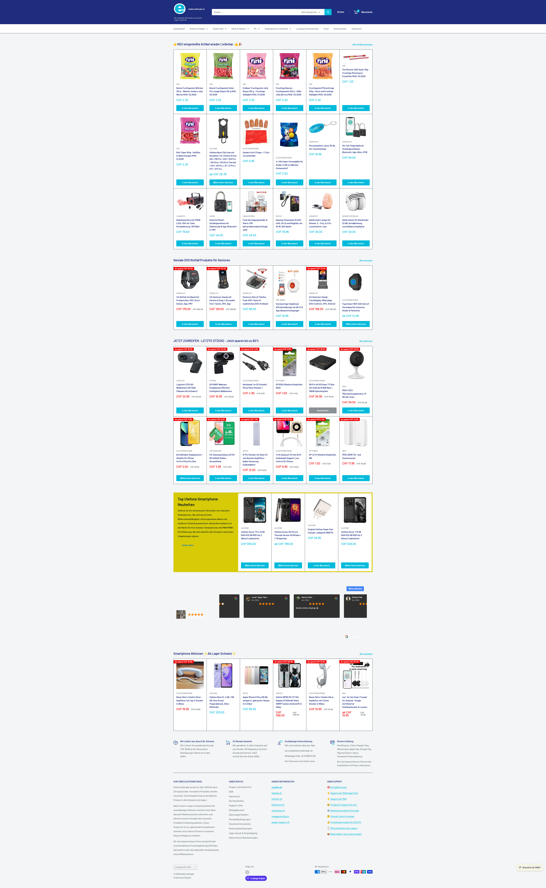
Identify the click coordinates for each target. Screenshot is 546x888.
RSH (344, 693)
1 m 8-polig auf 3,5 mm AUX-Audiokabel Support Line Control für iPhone (289, 458)
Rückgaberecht (236, 810)
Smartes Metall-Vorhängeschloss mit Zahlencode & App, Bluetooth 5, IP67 (222, 225)
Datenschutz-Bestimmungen (243, 837)
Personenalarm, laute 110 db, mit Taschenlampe (322, 147)
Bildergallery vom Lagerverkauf (346, 834)
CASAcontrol (249, 216)
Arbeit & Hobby (197, 28)
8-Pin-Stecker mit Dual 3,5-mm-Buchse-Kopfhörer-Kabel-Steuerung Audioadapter (255, 459)
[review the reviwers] (249, 599)
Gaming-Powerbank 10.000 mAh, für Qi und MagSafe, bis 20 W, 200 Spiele (289, 223)
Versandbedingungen (240, 819)
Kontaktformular (338, 787)
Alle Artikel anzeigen (362, 44)
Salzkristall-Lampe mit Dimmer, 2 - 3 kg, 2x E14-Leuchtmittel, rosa (320, 223)
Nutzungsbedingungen (240, 828)
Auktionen (356, 28)
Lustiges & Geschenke (307, 28)
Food (326, 28)
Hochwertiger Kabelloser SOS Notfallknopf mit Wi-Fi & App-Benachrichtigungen (289, 307)
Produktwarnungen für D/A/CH (345, 822)
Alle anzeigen (366, 260)
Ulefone (213, 148)
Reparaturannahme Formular (344, 810)
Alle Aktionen (366, 341)
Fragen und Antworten (240, 787)
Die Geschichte (236, 800)
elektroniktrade (251, 148)
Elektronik (218, 28)
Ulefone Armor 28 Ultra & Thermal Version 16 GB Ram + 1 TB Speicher (287, 535)
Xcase (212, 216)
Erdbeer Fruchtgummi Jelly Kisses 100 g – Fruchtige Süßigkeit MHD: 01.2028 (255, 91)
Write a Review (355, 588)
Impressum (234, 796)
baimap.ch (277, 793)
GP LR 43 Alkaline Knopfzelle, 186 (322, 456)
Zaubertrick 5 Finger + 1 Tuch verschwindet (256, 154)
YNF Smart (280, 300)
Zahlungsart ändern (239, 814)
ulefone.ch (277, 798)
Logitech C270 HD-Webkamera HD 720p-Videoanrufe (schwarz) (186, 387)
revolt (279, 216)
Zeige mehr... (188, 545)
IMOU (344, 386)
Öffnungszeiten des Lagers (343, 828)
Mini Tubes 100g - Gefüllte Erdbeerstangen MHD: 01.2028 (188, 155)
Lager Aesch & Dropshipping (243, 833)
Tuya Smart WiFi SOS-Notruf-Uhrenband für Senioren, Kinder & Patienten (356, 307)
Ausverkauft (323, 410)
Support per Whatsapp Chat (344, 793)
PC (255, 28)
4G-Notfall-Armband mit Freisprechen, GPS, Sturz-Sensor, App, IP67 (188, 300)
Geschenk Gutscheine (240, 823)
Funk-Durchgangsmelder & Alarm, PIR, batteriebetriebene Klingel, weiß (255, 225)
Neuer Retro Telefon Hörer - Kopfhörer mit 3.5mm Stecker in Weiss (322, 700)
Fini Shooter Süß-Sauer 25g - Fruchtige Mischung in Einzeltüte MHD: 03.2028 (355, 72)
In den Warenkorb (190, 108)
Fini (177, 84)
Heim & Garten (238, 28)
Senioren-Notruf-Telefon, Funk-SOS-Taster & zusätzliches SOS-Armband (255, 300)
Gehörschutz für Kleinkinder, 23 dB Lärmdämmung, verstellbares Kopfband (355, 223)
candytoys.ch (278, 810)
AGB (231, 791)
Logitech (180, 380)
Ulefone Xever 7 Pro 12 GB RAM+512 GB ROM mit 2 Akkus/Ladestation (253, 535)
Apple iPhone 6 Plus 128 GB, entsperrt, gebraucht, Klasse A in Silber (256, 700)
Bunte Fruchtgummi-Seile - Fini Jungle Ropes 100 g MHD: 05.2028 (222, 91)
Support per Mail (338, 798)
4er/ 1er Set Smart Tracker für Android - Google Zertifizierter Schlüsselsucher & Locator (354, 702)
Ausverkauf (179, 28)
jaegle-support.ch (280, 822)
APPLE (245, 451)
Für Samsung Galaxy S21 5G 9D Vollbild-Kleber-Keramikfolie (222, 458)
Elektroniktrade (350, 300)
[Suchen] (328, 12)
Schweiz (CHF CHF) (183, 867)
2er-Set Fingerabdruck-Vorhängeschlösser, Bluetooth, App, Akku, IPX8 (354, 149)
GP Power (280, 380)
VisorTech (313, 142)
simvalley (181, 293)
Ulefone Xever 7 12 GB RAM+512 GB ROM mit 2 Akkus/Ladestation (351, 535)
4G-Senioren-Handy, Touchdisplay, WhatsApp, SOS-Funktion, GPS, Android (322, 300)
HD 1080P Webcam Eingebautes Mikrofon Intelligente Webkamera (220, 387)
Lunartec (180, 216)
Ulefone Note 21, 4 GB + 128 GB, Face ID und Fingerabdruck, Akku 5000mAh (221, 702)
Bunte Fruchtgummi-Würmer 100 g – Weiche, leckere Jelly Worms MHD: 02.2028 (189, 91)
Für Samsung (215, 451)
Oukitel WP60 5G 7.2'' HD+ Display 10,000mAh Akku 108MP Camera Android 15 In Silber (289, 702)
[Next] (372, 297)
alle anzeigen (366, 653)
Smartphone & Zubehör (276, 28)
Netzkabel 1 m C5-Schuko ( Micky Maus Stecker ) (255, 386)
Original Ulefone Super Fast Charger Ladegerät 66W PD (320, 531)
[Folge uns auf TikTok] (247, 872)
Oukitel (279, 693)
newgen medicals (350, 216)
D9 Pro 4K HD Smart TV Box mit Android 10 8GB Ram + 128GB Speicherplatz (321, 387)
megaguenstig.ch (280, 816)
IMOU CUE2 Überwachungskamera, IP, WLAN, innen (354, 393)
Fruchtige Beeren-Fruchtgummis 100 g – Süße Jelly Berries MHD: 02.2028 (288, 91)
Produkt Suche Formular (342, 816)
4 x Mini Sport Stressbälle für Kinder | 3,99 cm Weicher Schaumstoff (289, 164)
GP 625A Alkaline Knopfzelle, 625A (289, 386)
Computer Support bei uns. (343, 804)
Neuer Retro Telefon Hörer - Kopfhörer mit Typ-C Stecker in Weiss (189, 700)
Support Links (236, 805)
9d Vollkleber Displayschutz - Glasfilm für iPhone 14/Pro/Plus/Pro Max (189, 458)
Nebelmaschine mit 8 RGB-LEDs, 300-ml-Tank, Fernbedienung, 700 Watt (188, 223)
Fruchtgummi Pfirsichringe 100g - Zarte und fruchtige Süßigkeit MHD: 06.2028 (321, 91)
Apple (245, 693)
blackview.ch (278, 804)
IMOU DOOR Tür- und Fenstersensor (351, 456)
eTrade (212, 380)
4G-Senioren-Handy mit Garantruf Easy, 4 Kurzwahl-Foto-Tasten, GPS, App (222, 300)
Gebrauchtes (340, 28)
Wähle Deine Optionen (223, 182)
